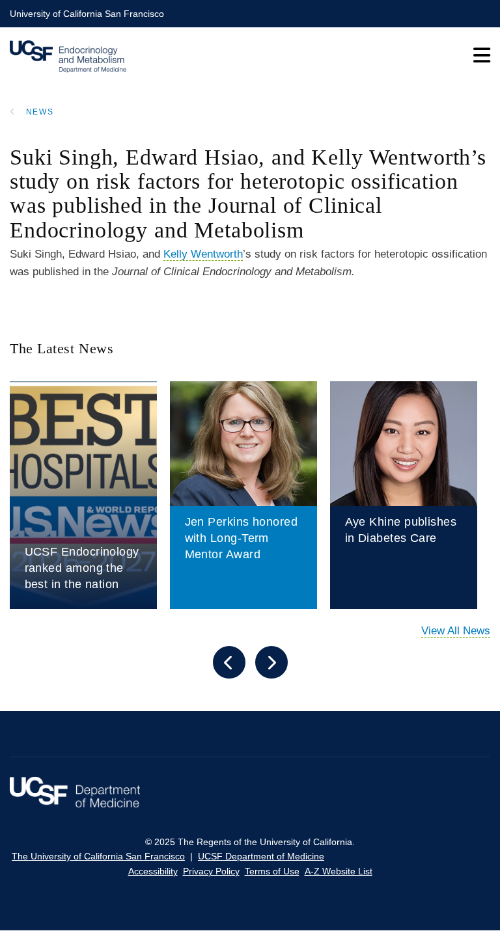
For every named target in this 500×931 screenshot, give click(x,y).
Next (271, 662)
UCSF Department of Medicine (261, 856)
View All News (455, 631)
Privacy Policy (211, 871)
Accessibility (153, 871)
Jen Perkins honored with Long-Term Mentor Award (241, 538)
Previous (229, 662)
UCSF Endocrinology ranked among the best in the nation (82, 568)
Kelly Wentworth (203, 254)
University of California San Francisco (87, 13)
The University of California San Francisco (98, 856)
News (40, 111)
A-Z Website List (338, 871)
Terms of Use (272, 871)
